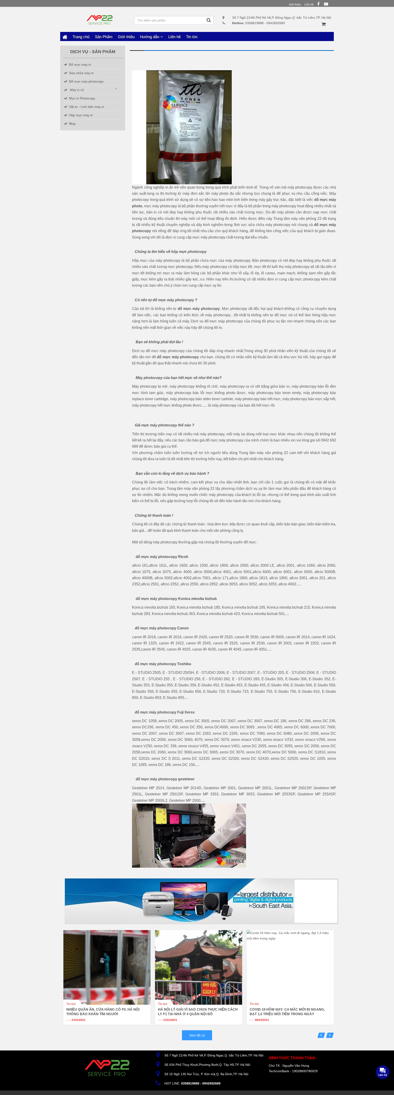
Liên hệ (309, 4)
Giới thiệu (295, 4)
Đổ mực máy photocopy (86, 81)
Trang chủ (64, 36)
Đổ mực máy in (80, 64)
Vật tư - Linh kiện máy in (86, 107)
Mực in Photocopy (82, 98)
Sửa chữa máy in (81, 73)
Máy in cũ (77, 90)
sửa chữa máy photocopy (269, 225)
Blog (72, 123)
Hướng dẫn (150, 37)
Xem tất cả (197, 1035)
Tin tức (192, 37)
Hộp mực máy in (81, 115)
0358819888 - (249, 23)
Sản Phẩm (103, 37)
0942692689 (276, 23)
